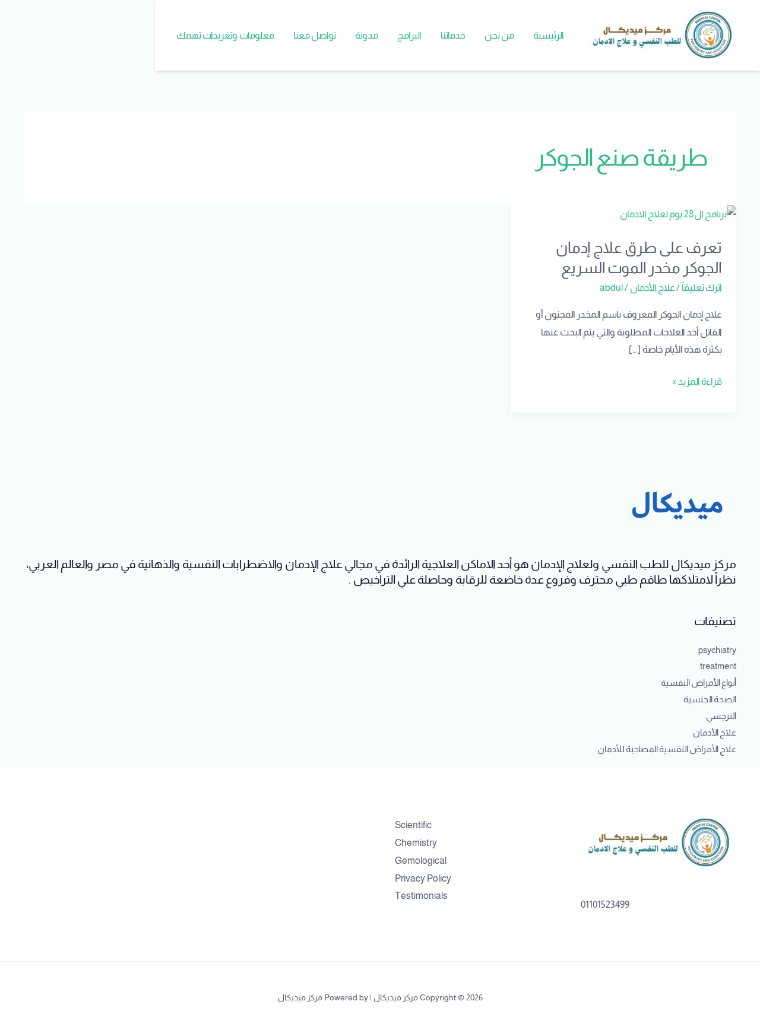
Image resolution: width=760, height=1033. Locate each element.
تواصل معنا (314, 35)
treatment (718, 666)
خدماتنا (453, 35)
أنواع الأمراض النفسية (698, 682)
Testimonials (421, 896)
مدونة (366, 35)
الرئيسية (548, 35)
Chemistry (416, 843)
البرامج (409, 35)
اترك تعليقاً (702, 288)
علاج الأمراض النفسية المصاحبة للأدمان (666, 749)
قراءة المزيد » (697, 379)
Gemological (420, 860)
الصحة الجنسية (709, 699)
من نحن (499, 35)
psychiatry (717, 650)
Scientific (413, 825)
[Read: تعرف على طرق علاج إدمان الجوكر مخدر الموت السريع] (678, 213)
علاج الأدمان (652, 288)
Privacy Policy (423, 878)
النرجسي (721, 716)
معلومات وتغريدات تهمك (225, 35)
